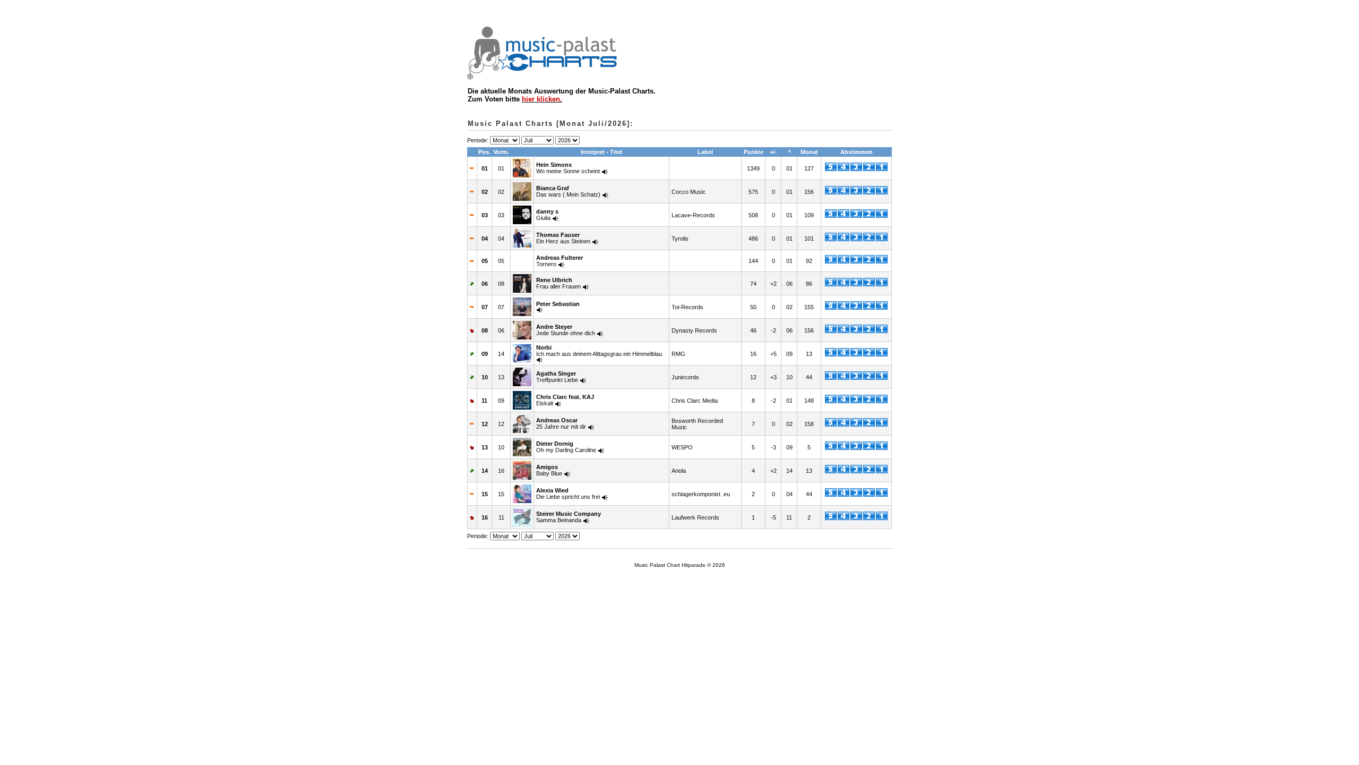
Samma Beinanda (568, 517)
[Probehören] (604, 171)
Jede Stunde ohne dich (565, 330)
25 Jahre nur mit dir (561, 423)
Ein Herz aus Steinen (563, 238)
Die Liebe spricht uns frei (568, 493)
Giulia (547, 214)
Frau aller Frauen (558, 283)
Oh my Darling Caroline (566, 446)
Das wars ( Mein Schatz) (568, 191)
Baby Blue (549, 470)
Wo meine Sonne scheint (568, 168)
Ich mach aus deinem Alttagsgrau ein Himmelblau (599, 350)
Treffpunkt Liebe (557, 376)
